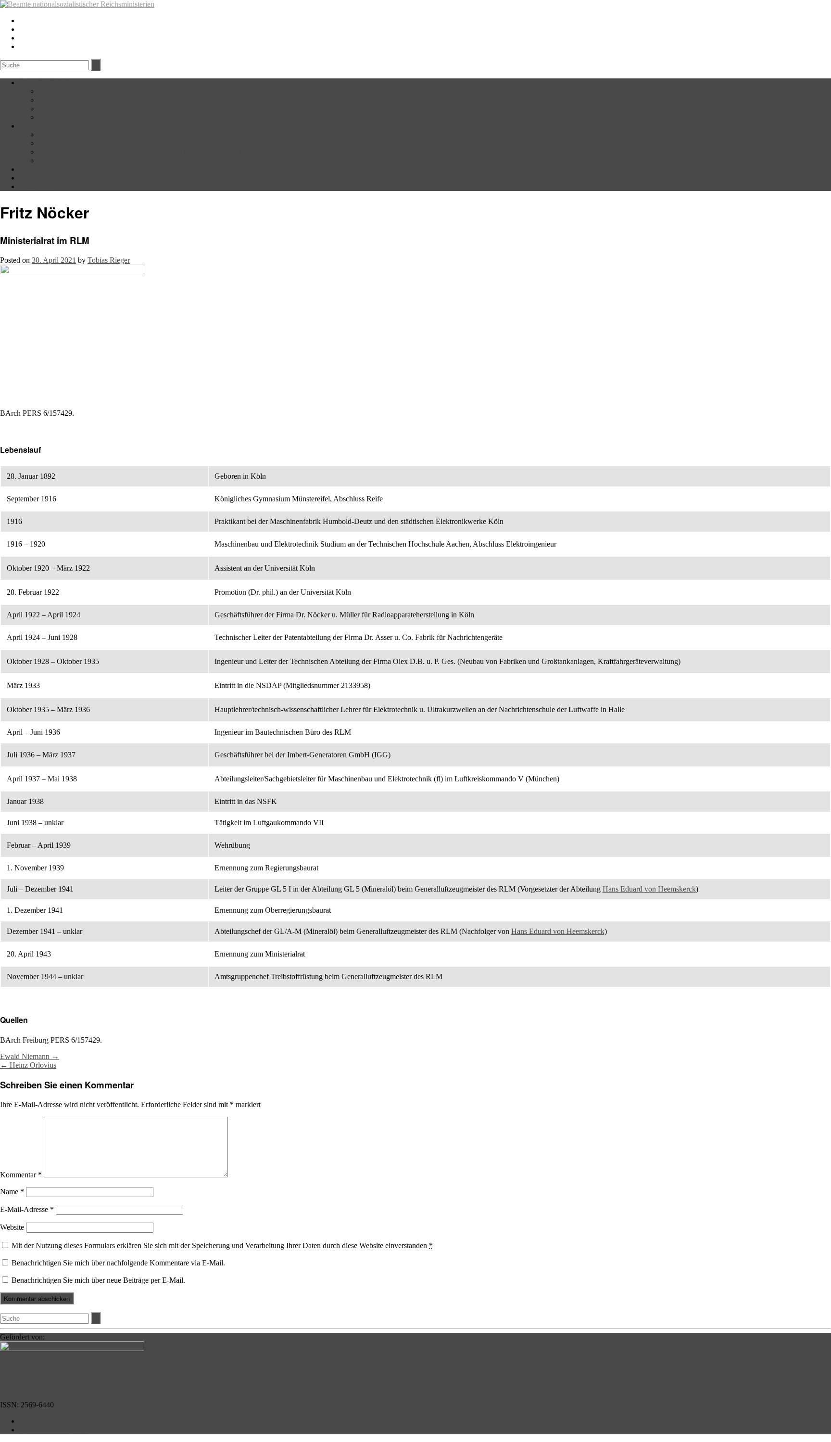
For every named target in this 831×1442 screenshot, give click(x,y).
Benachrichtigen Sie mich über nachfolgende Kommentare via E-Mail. (118, 1263)
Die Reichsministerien (52, 126)
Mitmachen (36, 186)
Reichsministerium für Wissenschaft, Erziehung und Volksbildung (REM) (149, 152)
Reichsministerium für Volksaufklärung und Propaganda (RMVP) (138, 134)
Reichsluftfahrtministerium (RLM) (90, 143)
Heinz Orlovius (28, 1065)
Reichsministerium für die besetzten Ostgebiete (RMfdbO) (126, 160)
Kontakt (50, 117)
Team (46, 100)
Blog (26, 178)
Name (12, 1191)
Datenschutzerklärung (52, 1430)
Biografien (35, 169)
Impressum (35, 1421)
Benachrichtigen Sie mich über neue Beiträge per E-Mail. (98, 1280)
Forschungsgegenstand (73, 91)
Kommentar (21, 1175)
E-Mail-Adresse (27, 1209)
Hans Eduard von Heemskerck (649, 889)
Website (12, 1227)
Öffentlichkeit (59, 108)
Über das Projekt (44, 82)
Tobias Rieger (109, 260)
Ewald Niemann (29, 1056)
